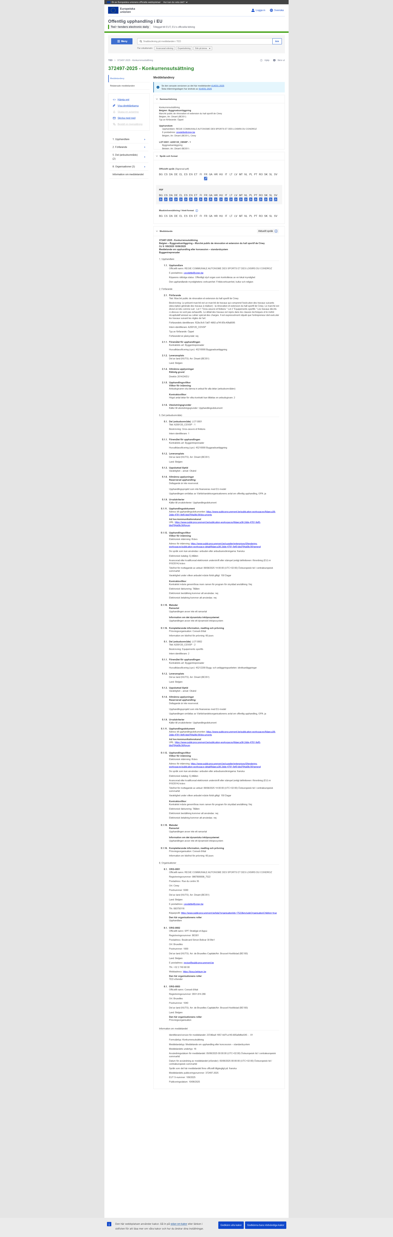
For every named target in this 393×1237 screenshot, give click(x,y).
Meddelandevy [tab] (117, 78)
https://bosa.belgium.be (194, 971)
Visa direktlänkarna (128, 105)
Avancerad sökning (164, 48)
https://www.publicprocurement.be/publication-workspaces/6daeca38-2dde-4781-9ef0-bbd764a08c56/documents (222, 513)
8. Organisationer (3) (124, 166)
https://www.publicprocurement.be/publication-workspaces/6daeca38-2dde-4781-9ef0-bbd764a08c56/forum (215, 524)
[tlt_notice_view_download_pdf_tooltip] (160, 199)
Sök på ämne (201, 48)
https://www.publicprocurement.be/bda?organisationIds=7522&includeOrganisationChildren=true (229, 913)
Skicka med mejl (127, 118)
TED (110, 60)
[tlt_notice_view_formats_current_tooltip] (276, 231)
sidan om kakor (179, 1224)
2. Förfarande (120, 147)
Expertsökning (184, 48)
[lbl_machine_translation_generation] (196, 210)
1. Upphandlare (121, 139)
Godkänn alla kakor (231, 1225)
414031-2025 (217, 85)
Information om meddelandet (128, 174)
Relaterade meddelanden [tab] (122, 85)
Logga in (260, 10)
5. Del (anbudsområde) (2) (125, 157)
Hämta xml (123, 99)
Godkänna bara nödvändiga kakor (265, 1225)
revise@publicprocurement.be (199, 962)
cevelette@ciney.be (185, 132)
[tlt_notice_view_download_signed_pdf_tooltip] (205, 178)
